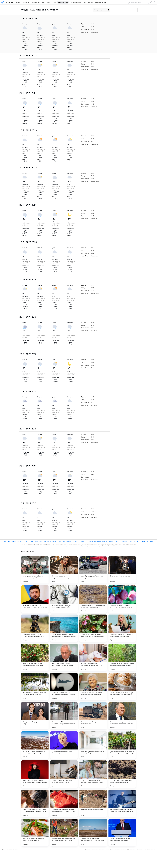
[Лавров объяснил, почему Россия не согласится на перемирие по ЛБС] (122, 715)
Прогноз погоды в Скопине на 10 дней (100, 541)
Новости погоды (121, 541)
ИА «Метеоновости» (150, 849)
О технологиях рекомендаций (118, 849)
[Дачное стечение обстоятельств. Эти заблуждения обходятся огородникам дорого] (64, 832)
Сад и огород (134, 541)
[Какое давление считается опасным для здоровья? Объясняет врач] (64, 599)
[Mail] (2, 2)
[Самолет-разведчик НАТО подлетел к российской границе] (64, 686)
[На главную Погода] (8, 2)
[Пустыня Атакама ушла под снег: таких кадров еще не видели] (35, 745)
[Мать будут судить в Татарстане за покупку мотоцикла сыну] (93, 570)
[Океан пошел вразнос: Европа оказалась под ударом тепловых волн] (64, 628)
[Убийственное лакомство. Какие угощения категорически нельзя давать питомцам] (35, 803)
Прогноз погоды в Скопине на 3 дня (16, 541)
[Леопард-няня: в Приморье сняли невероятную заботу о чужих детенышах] (122, 657)
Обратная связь (131, 849)
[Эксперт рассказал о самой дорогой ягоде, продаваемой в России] (93, 628)
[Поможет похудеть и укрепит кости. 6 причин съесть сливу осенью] (122, 599)
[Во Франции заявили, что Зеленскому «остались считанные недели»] (35, 599)
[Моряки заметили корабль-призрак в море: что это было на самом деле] (93, 832)
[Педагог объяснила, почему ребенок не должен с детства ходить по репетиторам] (93, 774)
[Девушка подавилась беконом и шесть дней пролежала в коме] (93, 745)
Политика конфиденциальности (100, 849)
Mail (3, 849)
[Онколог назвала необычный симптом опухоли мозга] (64, 774)
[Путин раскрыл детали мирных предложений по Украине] (122, 832)
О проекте (88, 849)
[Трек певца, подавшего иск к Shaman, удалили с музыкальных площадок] (64, 745)
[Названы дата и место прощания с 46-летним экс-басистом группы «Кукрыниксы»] (122, 803)
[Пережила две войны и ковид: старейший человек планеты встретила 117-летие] (93, 686)
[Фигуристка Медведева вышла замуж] (35, 715)
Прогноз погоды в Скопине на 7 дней (71, 541)
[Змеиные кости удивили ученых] (93, 803)
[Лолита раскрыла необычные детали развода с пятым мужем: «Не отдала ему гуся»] (35, 774)
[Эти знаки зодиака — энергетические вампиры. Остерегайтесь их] (64, 570)
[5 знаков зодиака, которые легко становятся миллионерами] (122, 628)
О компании (9, 849)
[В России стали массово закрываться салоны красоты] (93, 657)
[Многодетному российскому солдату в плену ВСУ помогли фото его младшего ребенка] (35, 570)
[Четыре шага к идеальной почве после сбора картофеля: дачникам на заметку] (122, 774)
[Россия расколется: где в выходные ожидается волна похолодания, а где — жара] (35, 628)
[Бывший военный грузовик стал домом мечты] (93, 715)
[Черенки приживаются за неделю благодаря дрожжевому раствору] (122, 745)
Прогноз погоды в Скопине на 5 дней (43, 541)
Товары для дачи (147, 541)
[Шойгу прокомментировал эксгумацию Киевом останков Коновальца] (64, 657)
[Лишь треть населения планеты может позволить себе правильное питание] (35, 832)
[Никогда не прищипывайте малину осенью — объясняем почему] (35, 657)
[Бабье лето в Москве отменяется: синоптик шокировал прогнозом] (64, 715)
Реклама (15, 849)
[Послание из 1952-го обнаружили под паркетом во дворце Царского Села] (93, 599)
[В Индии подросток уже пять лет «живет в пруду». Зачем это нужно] (35, 686)
